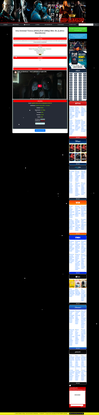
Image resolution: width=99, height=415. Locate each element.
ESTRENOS (16, 24)
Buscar (96, 24)
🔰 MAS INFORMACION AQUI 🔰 (76, 413)
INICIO (5, 24)
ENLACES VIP (40, 125)
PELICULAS (27, 24)
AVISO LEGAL (73, 24)
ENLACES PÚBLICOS (40, 123)
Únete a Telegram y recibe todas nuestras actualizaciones (78, 36)
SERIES (37, 24)
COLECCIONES (61, 24)
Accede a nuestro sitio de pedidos (77, 29)
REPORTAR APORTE (40, 130)
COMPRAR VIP (49, 24)
